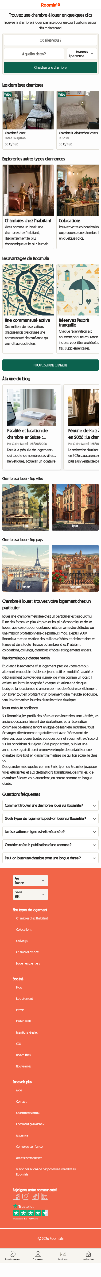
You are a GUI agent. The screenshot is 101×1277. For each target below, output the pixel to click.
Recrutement (24, 998)
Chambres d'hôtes (27, 952)
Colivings (22, 940)
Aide (19, 1090)
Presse (20, 1010)
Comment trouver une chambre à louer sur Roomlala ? (44, 805)
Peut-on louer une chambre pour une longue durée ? (43, 858)
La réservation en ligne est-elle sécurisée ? (35, 831)
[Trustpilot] (30, 1218)
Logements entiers (28, 963)
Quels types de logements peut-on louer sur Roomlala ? (45, 818)
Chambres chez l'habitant (28, 220)
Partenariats (23, 1021)
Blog (19, 987)
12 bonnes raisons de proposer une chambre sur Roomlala (46, 1172)
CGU (18, 1043)
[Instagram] (25, 1197)
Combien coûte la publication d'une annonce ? (38, 845)
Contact (21, 1101)
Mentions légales (27, 1032)
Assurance (22, 1135)
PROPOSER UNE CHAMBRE (50, 365)
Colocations (23, 929)
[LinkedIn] (44, 1197)
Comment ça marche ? (30, 1124)
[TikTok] (35, 1197)
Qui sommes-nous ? (28, 1112)
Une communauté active (27, 320)
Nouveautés (23, 1066)
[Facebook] (16, 1197)
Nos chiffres (23, 1055)
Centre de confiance (29, 1146)
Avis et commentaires (29, 1158)
